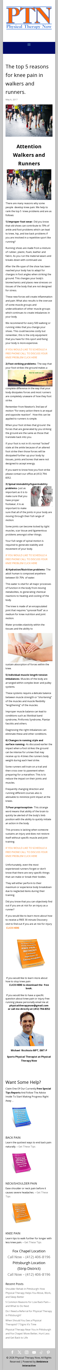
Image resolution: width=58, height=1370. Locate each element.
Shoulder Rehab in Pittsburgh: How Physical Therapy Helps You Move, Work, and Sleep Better (28, 1292)
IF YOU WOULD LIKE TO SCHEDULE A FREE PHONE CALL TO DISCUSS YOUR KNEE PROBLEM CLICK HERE (26, 353)
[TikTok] (41, 1352)
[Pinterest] (48, 1352)
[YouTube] (34, 1352)
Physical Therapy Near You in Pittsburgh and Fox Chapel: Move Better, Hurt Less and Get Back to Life (28, 1333)
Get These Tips (26, 1146)
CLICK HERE (16, 985)
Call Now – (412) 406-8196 (29, 1256)
